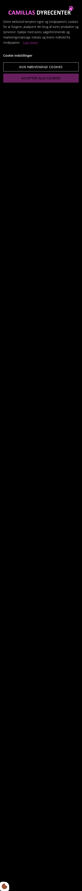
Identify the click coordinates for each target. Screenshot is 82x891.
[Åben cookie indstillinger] (4, 886)
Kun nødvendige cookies (41, 67)
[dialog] (41, 445)
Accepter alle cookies (40, 78)
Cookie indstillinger (17, 55)
